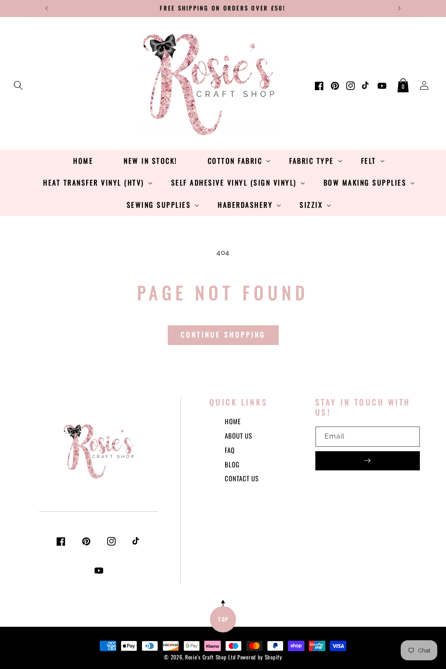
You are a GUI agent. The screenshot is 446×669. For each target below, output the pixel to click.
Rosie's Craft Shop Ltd (210, 657)
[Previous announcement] (46, 8)
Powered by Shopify (259, 657)
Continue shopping (223, 334)
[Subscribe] (367, 460)
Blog (232, 464)
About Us (238, 435)
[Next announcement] (399, 8)
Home (233, 421)
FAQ (230, 450)
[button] (18, 83)
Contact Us (242, 478)
